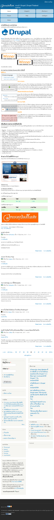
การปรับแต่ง (4, 239)
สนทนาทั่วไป (4, 337)
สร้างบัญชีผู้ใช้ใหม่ (9, 375)
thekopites (11, 285)
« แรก (4, 352)
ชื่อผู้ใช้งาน (7, 362)
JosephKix (6, 451)
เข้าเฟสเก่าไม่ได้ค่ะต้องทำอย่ (38, 436)
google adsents (5, 232)
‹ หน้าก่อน (9, 352)
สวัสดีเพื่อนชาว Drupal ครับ (11, 409)
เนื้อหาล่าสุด (7, 435)
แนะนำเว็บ (4, 316)
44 (46, 352)
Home (9, 11)
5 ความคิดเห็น (47, 324)
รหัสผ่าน (6, 369)
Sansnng (6, 453)
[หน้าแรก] (7, 6)
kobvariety (11, 234)
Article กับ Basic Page (7, 257)
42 (38, 352)
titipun (10, 312)
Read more (38, 251)
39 (27, 352)
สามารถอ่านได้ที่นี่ (17, 481)
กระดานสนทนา (4, 227)
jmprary (6, 449)
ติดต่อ (9, 20)
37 (20, 352)
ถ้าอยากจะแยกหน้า (36, 430)
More (23, 424)
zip (19, 201)
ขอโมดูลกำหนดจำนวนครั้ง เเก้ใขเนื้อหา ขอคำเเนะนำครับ (13, 417)
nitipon (10, 259)
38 (23, 352)
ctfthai (10, 332)
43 (42, 352)
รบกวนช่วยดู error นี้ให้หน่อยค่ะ (11, 283)
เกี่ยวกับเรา (45, 11)
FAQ (27, 15)
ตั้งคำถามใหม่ (48, 2)
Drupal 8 (26, 11)
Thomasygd (7, 447)
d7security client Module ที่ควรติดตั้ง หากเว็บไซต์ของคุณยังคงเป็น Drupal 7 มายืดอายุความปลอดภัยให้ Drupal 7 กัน (14, 404)
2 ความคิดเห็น (47, 304)
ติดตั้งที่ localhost (35, 424)
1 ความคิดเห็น (47, 251)
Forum (9, 15)
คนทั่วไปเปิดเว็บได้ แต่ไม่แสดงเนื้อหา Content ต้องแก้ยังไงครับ (20, 330)
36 (16, 352)
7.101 (33, 201)
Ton (31, 399)
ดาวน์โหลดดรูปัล (19, 488)
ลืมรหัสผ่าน (7, 377)
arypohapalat (7, 455)
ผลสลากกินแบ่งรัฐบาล (10, 438)
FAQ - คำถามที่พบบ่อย (6, 228)
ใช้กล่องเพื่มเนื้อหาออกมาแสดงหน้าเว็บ (38, 412)
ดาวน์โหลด (16, 40)
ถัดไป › (51, 352)
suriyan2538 (34, 380)
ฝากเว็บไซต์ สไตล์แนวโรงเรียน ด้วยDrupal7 (14, 310)
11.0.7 (32, 210)
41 (34, 352)
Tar (17, 201)
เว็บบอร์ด (6, 432)
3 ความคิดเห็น (47, 277)
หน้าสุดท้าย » (28, 355)
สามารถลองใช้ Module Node (38, 432)
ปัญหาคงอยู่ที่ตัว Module (37, 426)
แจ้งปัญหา (44, 15)
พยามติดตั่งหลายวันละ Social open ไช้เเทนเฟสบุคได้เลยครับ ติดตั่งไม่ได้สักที (13, 413)
